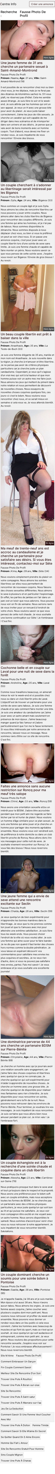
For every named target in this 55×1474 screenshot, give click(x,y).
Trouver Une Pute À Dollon (15, 1425)
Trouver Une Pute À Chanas (16, 1460)
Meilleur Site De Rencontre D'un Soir (21, 1373)
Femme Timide (41, 1425)
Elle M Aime (7, 1355)
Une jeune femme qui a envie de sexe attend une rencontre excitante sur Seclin (25, 899)
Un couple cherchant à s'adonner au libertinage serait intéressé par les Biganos (26, 188)
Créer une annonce (42, 4)
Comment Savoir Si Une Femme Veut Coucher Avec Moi (26, 1417)
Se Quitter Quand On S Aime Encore (20, 1437)
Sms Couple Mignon (12, 1454)
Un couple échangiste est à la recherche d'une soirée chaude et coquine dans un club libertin (26, 1166)
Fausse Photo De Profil (28, 1355)
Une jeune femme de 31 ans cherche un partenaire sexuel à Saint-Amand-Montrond (24, 66)
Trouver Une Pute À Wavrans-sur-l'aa (21, 1402)
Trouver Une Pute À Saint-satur (18, 1396)
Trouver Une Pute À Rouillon (16, 1379)
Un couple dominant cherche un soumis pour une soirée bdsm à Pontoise (25, 1278)
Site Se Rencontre (11, 1391)
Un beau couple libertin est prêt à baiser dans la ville (26, 336)
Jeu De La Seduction (12, 1408)
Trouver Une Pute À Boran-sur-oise (20, 1385)
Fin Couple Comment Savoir (16, 1367)
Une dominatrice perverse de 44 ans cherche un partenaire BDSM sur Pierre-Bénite (26, 1045)
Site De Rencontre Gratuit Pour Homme (22, 1448)
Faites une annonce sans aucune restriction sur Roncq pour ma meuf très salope (25, 790)
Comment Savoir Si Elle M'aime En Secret (23, 1431)
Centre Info (8, 4)
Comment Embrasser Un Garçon (18, 1361)
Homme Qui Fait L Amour (14, 1443)
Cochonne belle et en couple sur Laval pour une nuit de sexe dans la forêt (27, 671)
